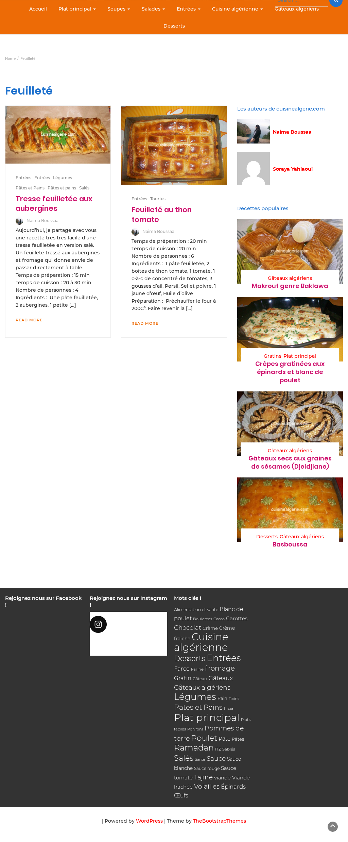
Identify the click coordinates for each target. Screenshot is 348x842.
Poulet (204, 738)
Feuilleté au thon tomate (162, 214)
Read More (29, 320)
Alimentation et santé (196, 609)
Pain (222, 698)
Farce (182, 668)
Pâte (224, 739)
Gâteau (200, 678)
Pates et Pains (198, 707)
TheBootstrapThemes (219, 821)
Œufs (181, 795)
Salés (84, 187)
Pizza (228, 708)
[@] (129, 624)
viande (222, 778)
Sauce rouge (207, 768)
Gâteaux (220, 677)
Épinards (233, 786)
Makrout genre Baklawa (290, 286)
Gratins (272, 356)
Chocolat (187, 628)
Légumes (62, 177)
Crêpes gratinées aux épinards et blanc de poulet (290, 372)
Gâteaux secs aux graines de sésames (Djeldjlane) (290, 462)
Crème (210, 628)
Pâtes (238, 739)
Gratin (182, 678)
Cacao (219, 619)
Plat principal (75, 9)
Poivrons (195, 729)
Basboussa (290, 544)
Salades (152, 9)
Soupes (117, 9)
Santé (200, 759)
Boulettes (202, 619)
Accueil (38, 9)
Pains (234, 698)
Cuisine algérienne (236, 9)
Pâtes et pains (62, 187)
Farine (197, 669)
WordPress (149, 821)
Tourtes (158, 198)
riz (218, 749)
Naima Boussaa (42, 220)
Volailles (207, 786)
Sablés (228, 749)
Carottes (236, 618)
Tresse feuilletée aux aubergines (54, 203)
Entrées (187, 9)
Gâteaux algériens (297, 9)
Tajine (203, 777)
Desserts (174, 26)
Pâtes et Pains (30, 187)
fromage (220, 668)
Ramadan (194, 748)
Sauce (216, 758)
